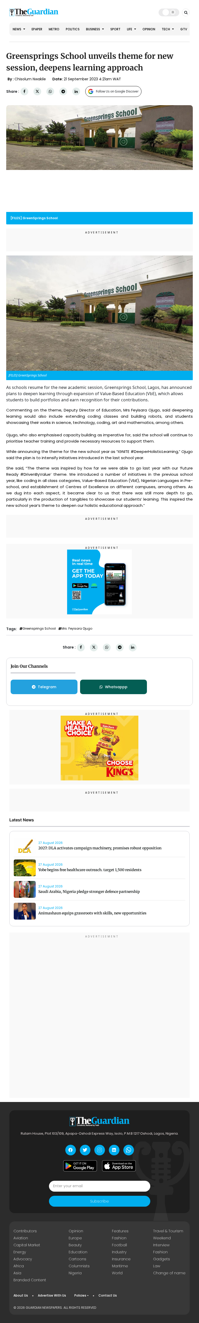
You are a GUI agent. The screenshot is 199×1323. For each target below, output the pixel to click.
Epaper (37, 29)
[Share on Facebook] (24, 91)
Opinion (149, 29)
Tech (166, 29)
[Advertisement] (99, 1016)
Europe (75, 1238)
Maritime (120, 1266)
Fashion (119, 1238)
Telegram (47, 686)
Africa (18, 1266)
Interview (161, 1245)
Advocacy (22, 1259)
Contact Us (107, 1295)
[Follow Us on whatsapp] (128, 1150)
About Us (20, 1295)
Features (120, 1231)
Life (130, 29)
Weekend (162, 1238)
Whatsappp (116, 686)
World (117, 1273)
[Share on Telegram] (63, 91)
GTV (183, 29)
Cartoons (77, 1259)
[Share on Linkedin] (76, 91)
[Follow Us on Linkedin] (114, 1150)
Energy (19, 1252)
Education (78, 1252)
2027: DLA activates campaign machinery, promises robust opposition (99, 848)
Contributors (25, 1231)
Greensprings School (39, 628)
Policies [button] (80, 1295)
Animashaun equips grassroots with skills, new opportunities (92, 913)
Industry (119, 1252)
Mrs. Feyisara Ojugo (76, 628)
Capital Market (26, 1245)
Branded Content (29, 1280)
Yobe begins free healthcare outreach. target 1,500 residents (89, 869)
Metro (54, 29)
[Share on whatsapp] (50, 91)
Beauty (75, 1245)
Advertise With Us (52, 1295)
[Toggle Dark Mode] (169, 12)
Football (119, 1245)
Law (156, 1266)
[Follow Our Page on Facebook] (70, 1150)
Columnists (79, 1266)
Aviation (20, 1238)
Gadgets (161, 1259)
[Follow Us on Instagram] (99, 1150)
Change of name (169, 1273)
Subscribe (99, 1201)
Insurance (121, 1259)
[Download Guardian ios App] (119, 1166)
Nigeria (75, 1273)
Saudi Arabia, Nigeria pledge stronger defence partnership (89, 891)
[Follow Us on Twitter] (85, 1150)
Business (93, 29)
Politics (73, 29)
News (17, 29)
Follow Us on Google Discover (117, 91)
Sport (115, 29)
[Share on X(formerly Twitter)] (37, 91)
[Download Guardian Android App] (80, 1166)
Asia (17, 1273)
